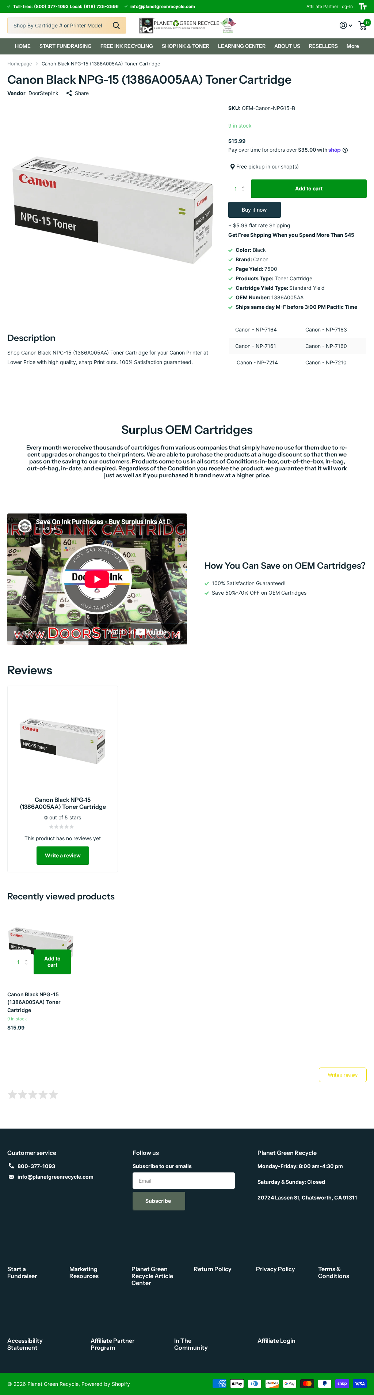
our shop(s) (285, 166)
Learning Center (242, 46)
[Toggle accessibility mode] (363, 6)
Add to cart (309, 188)
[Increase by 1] (245, 182)
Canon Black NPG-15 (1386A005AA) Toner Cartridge (34, 1002)
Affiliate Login (276, 1340)
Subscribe (158, 1201)
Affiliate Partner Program (112, 1344)
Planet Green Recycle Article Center (152, 1275)
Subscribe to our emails (162, 1166)
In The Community (191, 1344)
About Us (287, 46)
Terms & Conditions (333, 1272)
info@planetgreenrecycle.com (56, 1177)
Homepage (19, 64)
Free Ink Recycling (126, 46)
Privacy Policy (275, 1269)
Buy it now (254, 209)
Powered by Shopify (105, 1384)
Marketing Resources (84, 1272)
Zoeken (116, 25)
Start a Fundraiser (22, 1272)
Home (23, 46)
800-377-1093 (36, 1166)
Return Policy (213, 1269)
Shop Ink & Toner (185, 46)
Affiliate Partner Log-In (329, 6)
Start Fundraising (65, 46)
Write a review (63, 855)
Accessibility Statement (25, 1344)
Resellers (323, 46)
